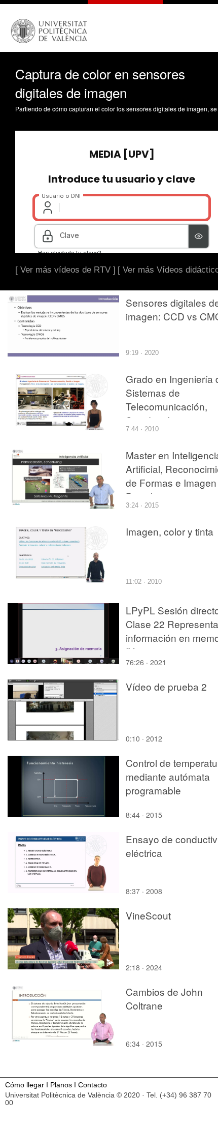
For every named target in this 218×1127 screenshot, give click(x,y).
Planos (61, 1085)
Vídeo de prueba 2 (166, 686)
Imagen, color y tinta (169, 531)
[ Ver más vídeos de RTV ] (65, 270)
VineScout (148, 915)
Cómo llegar (24, 1085)
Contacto (92, 1085)
